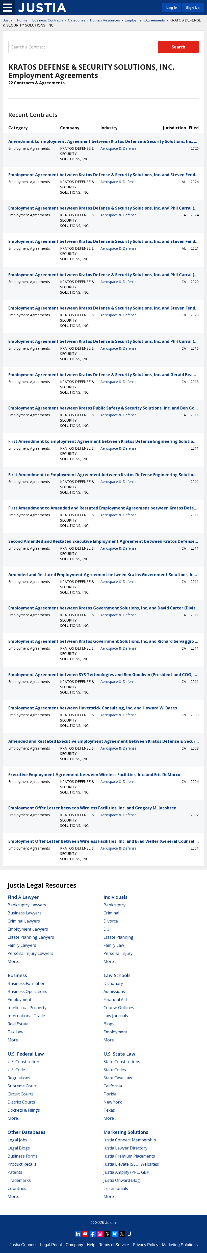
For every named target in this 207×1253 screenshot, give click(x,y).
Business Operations (27, 991)
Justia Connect (23, 1245)
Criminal (111, 913)
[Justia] (42, 7)
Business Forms (23, 1156)
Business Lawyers (24, 913)
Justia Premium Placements (129, 1156)
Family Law (114, 945)
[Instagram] (100, 1234)
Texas (109, 1110)
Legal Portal (51, 1245)
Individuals (115, 897)
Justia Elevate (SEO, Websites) (131, 1164)
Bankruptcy (114, 905)
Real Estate (18, 1024)
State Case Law (118, 1078)
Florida (110, 1094)
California (113, 1086)
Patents (15, 1172)
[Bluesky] (115, 1234)
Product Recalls (22, 1164)
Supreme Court (22, 1086)
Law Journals (116, 1015)
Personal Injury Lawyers (30, 953)
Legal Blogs (19, 1148)
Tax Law (15, 1032)
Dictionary (113, 983)
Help (91, 1245)
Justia (7, 20)
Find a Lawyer (23, 897)
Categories (76, 20)
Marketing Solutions (126, 1132)
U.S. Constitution (23, 1061)
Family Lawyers (22, 945)
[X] (122, 1234)
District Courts (21, 1102)
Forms (22, 20)
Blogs (109, 1024)
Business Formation (26, 983)
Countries (17, 1188)
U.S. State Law (119, 1054)
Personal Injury (118, 953)
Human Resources (105, 20)
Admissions (114, 991)
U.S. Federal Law (26, 1054)
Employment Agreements (145, 20)
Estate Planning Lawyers (31, 937)
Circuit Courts (21, 1094)
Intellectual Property (27, 1007)
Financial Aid (115, 999)
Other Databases (26, 1132)
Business (17, 975)
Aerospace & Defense (118, 148)
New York (113, 1102)
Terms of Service (114, 1245)
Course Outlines (119, 1007)
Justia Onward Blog (122, 1180)
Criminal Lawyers (24, 921)
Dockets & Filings (24, 1110)
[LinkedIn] (78, 1234)
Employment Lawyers (28, 929)
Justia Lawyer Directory (125, 1148)
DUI (107, 929)
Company (74, 1245)
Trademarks (19, 1180)
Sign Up (193, 8)
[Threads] (107, 1234)
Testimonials (116, 1188)
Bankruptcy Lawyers (27, 905)
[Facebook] (93, 1234)
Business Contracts (47, 20)
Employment (19, 999)
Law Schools (117, 975)
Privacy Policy (145, 1245)
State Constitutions (122, 1061)
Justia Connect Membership (130, 1140)
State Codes (115, 1069)
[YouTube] (85, 1234)
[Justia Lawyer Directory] (129, 1234)
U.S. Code (16, 1069)
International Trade (26, 1015)
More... (14, 961)
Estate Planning (118, 937)
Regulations (19, 1078)
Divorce (111, 921)
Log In (171, 8)
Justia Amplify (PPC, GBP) (127, 1172)
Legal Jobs (17, 1140)
